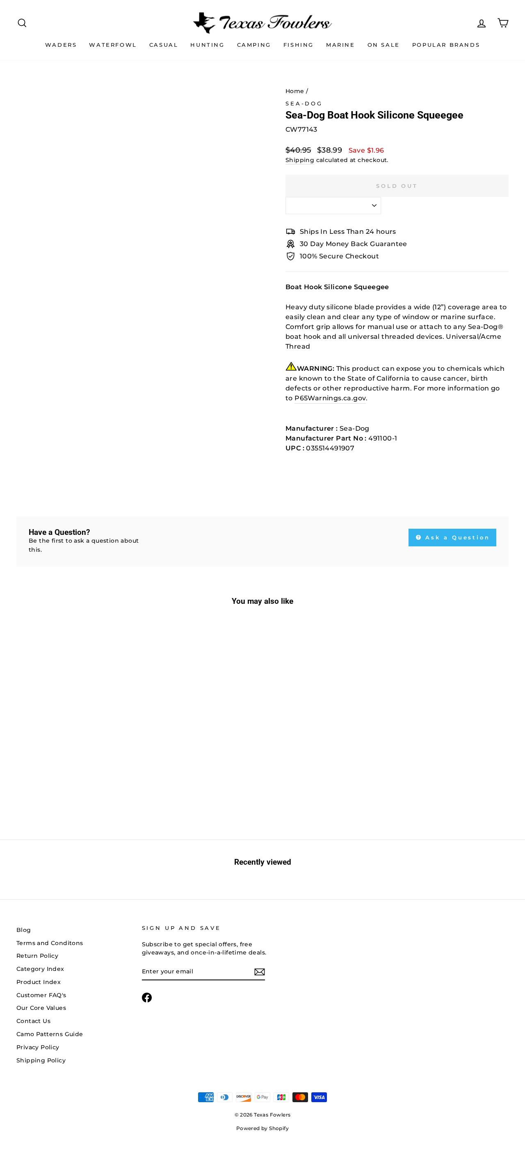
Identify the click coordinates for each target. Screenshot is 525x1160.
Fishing (298, 44)
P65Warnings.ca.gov (330, 398)
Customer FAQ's (41, 995)
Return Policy (37, 955)
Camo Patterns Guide (49, 1034)
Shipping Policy (41, 1060)
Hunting (207, 44)
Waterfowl (113, 44)
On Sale (384, 44)
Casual (163, 44)
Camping (254, 44)
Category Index (40, 969)
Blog (23, 930)
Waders (61, 44)
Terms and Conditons (49, 943)
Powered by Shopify (262, 1128)
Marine (340, 44)
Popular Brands (446, 44)
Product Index (38, 982)
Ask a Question (456, 537)
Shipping (299, 160)
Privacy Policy (37, 1047)
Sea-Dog (304, 103)
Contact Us (33, 1021)
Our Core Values (41, 1008)
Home (294, 91)
